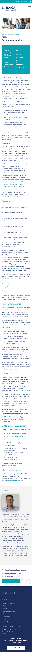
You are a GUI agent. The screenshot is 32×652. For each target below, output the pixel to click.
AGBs (3, 192)
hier (16, 369)
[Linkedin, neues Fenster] (10, 594)
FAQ (22, 1)
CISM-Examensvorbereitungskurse (10, 34)
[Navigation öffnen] (29, 6)
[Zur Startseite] (9, 8)
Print (15, 268)
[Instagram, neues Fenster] (6, 594)
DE (5, 417)
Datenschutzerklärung (9, 611)
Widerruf (5, 622)
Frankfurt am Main (20, 64)
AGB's (4, 619)
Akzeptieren (16, 647)
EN (10, 417)
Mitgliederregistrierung (9, 603)
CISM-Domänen (15, 207)
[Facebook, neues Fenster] (3, 594)
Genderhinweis (7, 616)
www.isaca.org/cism (24, 391)
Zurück (11, 581)
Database (15, 279)
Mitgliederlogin (7, 606)
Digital (22, 268)
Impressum (6, 614)
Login (25, 1)
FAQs (7, 419)
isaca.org (5, 608)
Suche (17, 1)
